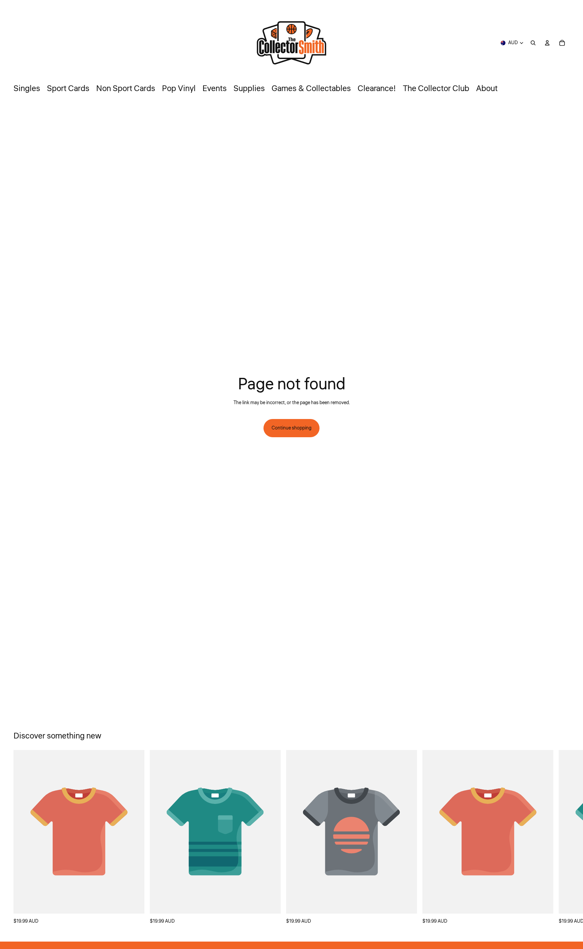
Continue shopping (291, 428)
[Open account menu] (547, 42)
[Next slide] (562, 837)
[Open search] (533, 42)
